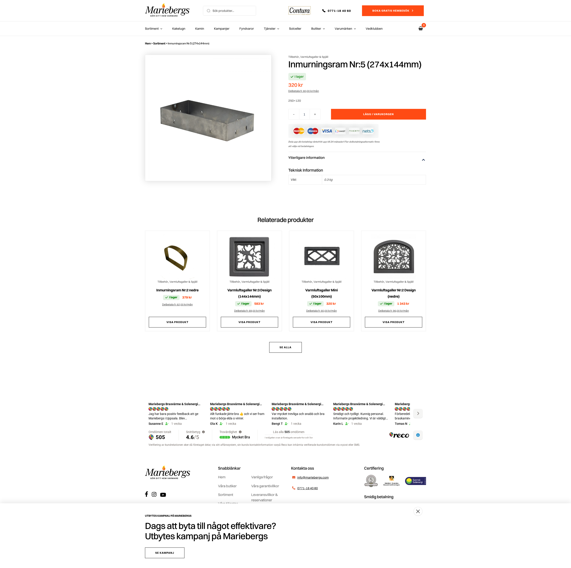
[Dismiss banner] (418, 511)
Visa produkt (177, 322)
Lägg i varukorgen (378, 114)
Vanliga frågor (262, 477)
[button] (340, 11)
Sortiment (152, 29)
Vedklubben (374, 29)
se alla (285, 347)
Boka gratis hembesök (390, 10)
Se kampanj (164, 552)
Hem (148, 43)
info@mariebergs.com (313, 477)
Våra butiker (227, 486)
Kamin (199, 29)
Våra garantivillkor (265, 486)
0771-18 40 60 (307, 488)
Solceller (295, 29)
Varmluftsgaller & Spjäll (314, 56)
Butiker (316, 29)
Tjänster (270, 29)
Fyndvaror (246, 29)
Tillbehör (293, 56)
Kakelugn (178, 29)
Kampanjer (222, 29)
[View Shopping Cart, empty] (420, 28)
